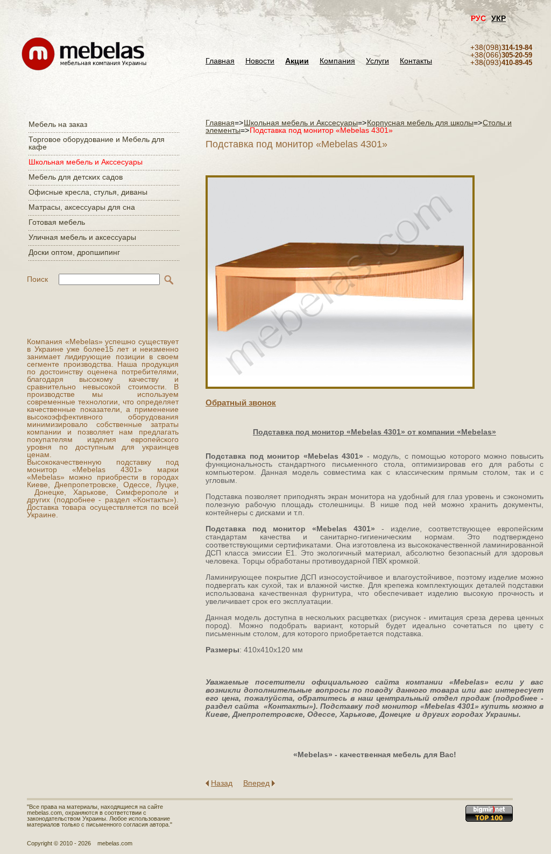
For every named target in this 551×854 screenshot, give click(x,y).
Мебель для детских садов (76, 177)
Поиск (37, 279)
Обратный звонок (241, 402)
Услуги (377, 61)
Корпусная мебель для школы (420, 122)
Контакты (416, 61)
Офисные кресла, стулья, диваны (88, 192)
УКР (498, 18)
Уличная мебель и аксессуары (82, 237)
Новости (259, 61)
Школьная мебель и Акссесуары (86, 162)
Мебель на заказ (58, 124)
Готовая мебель (57, 222)
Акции (297, 61)
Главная (220, 61)
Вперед (256, 783)
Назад (221, 783)
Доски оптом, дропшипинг (74, 252)
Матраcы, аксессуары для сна (82, 207)
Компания (337, 61)
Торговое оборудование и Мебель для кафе (97, 143)
